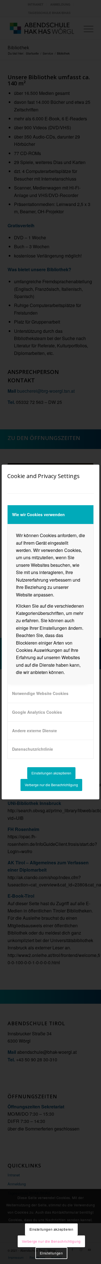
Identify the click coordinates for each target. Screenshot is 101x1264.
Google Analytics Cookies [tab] (37, 712)
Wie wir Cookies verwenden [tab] (38, 514)
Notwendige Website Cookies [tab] (40, 693)
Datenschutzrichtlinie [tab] (32, 749)
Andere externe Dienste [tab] (34, 730)
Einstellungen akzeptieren (51, 773)
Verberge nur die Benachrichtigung (51, 784)
